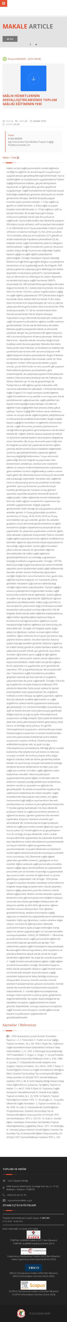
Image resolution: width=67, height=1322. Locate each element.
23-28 (16, 124)
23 (26, 121)
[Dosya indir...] (33, 78)
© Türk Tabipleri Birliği (40, 1313)
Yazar (11, 135)
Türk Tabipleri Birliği (18, 1180)
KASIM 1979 (39, 121)
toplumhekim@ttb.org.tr (20, 1200)
